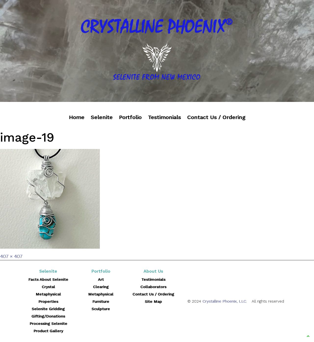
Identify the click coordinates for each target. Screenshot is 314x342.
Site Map (153, 301)
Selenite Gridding (48, 308)
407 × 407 (11, 256)
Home (76, 117)
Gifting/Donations (48, 316)
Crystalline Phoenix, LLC (224, 301)
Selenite (102, 117)
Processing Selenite (48, 323)
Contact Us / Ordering (216, 117)
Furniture (100, 301)
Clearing (101, 286)
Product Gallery (48, 331)
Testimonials (164, 117)
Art (101, 279)
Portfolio (130, 117)
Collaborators (153, 286)
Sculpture (101, 308)
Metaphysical (100, 294)
